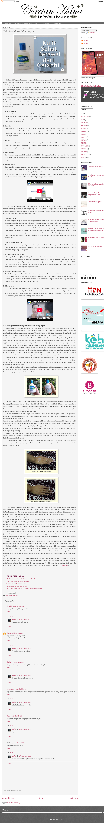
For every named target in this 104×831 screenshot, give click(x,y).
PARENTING (83, 143)
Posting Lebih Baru (8, 798)
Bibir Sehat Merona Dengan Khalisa (17, 581)
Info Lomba (57, 23)
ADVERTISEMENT (85, 117)
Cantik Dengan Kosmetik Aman (16, 584)
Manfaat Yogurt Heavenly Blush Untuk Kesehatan (22, 579)
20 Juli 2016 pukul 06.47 (24, 619)
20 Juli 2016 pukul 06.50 (24, 729)
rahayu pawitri (10, 689)
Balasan (11, 616)
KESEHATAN (83, 128)
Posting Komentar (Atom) (13, 803)
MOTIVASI (83, 140)
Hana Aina (14, 619)
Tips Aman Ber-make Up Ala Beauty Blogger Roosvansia (24, 588)
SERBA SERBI (84, 152)
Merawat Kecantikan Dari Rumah (16, 586)
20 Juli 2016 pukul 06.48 (24, 648)
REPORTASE (83, 149)
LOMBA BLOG (15, 596)
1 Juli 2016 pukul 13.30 (18, 606)
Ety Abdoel (9, 662)
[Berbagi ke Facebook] (13, 593)
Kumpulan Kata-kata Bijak (23, 23)
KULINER (83, 134)
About (38, 23)
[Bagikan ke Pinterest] (15, 593)
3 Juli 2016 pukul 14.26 (16, 716)
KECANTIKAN (9, 596)
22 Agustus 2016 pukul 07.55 (26, 756)
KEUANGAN (83, 131)
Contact (46, 23)
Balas (8, 612)
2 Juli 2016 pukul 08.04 (18, 662)
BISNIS (82, 120)
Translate (92, 33)
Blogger (59, 819)
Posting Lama (73, 798)
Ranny (8, 716)
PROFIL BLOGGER (84, 146)
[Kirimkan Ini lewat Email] (8, 593)
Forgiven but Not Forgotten (94, 202)
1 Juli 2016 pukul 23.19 (17, 633)
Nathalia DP (10, 606)
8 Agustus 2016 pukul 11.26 (17, 743)
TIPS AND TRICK (84, 155)
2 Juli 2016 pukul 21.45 (20, 689)
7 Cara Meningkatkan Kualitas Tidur (91, 86)
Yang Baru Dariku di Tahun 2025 (95, 246)
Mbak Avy (9, 633)
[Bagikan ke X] (11, 593)
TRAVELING (83, 157)
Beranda (8, 23)
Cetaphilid (64, 565)
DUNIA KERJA (84, 122)
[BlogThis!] (10, 593)
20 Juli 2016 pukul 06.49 (24, 702)
